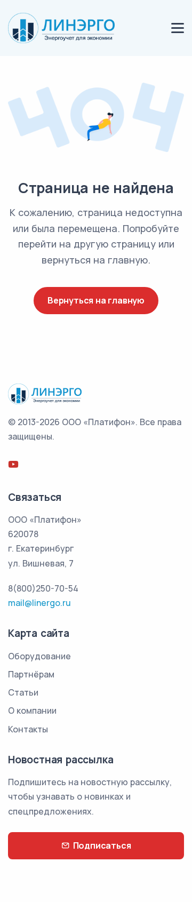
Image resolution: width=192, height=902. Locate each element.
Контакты (28, 729)
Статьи (23, 692)
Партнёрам (31, 674)
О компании (32, 710)
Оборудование (39, 656)
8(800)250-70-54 (43, 588)
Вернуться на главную (96, 300)
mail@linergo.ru (39, 603)
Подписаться (102, 845)
